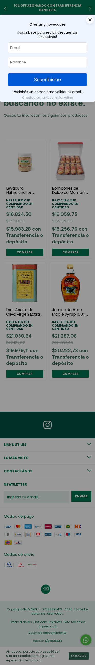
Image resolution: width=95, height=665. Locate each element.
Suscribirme (47, 79)
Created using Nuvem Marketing (47, 97)
